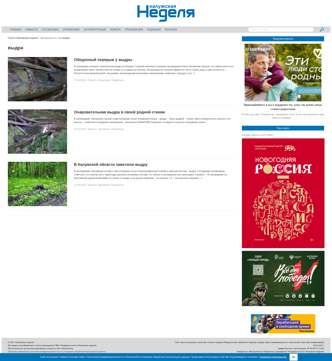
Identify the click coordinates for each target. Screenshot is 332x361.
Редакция (154, 29)
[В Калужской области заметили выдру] (37, 205)
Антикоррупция (95, 29)
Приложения (134, 29)
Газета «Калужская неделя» (23, 38)
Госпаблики (50, 29)
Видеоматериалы (283, 38)
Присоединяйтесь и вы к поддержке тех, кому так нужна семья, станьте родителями (283, 107)
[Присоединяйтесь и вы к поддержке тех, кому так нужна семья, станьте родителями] (283, 72)
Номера (115, 29)
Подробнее (117, 80)
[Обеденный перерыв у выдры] (37, 100)
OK (293, 357)
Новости (32, 29)
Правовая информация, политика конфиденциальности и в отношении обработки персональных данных (57, 351)
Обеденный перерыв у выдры (103, 60)
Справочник (71, 29)
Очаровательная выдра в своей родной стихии (119, 112)
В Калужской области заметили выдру (111, 164)
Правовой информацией (273, 357)
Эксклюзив (104, 80)
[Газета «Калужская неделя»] (166, 19)
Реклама (171, 29)
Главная (15, 29)
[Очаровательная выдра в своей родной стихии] (37, 153)
